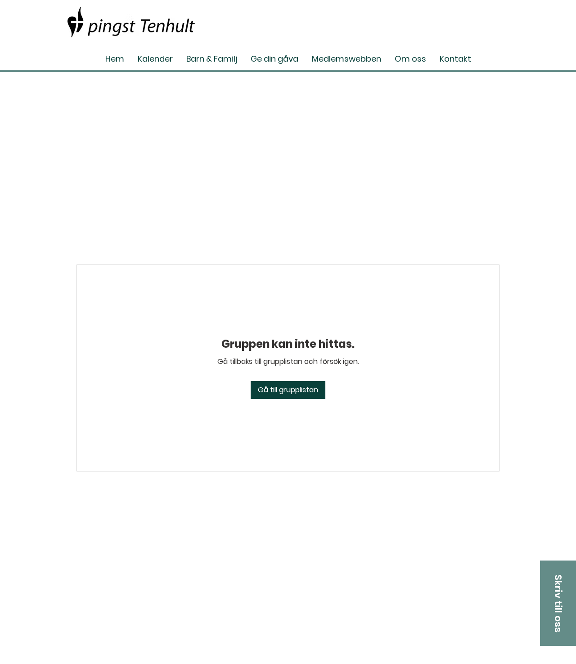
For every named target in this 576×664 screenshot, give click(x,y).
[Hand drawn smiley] (131, 22)
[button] (558, 603)
